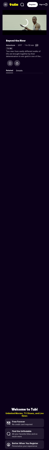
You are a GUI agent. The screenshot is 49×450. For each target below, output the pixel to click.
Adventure (10, 45)
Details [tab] (19, 70)
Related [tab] (9, 70)
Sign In (42, 4)
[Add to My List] (10, 63)
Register (32, 4)
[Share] (17, 63)
